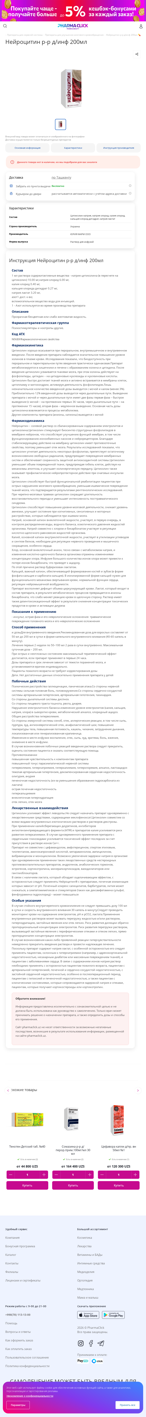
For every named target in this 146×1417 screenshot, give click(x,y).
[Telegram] (100, 1343)
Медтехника (85, 1289)
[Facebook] (90, 1343)
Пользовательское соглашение (27, 1357)
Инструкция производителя (118, 147)
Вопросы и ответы (18, 1332)
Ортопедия (85, 1280)
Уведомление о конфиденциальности (29, 1396)
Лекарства (84, 1246)
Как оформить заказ (19, 1340)
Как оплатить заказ (18, 1349)
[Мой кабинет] (141, 26)
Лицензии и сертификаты (22, 1280)
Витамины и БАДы (89, 1255)
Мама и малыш (87, 1297)
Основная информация (27, 147)
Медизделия (85, 1272)
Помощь (11, 1323)
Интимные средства (91, 1263)
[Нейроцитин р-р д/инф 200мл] (73, 88)
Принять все (127, 1405)
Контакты (11, 1263)
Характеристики (73, 147)
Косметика (84, 1238)
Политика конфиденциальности (27, 1366)
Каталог (10, 1255)
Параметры (18, 1405)
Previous (8, 1090)
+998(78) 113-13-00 (17, 1314)
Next (137, 1090)
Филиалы (11, 1272)
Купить (27, 1185)
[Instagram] (80, 1343)
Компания (12, 1238)
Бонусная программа (20, 1246)
